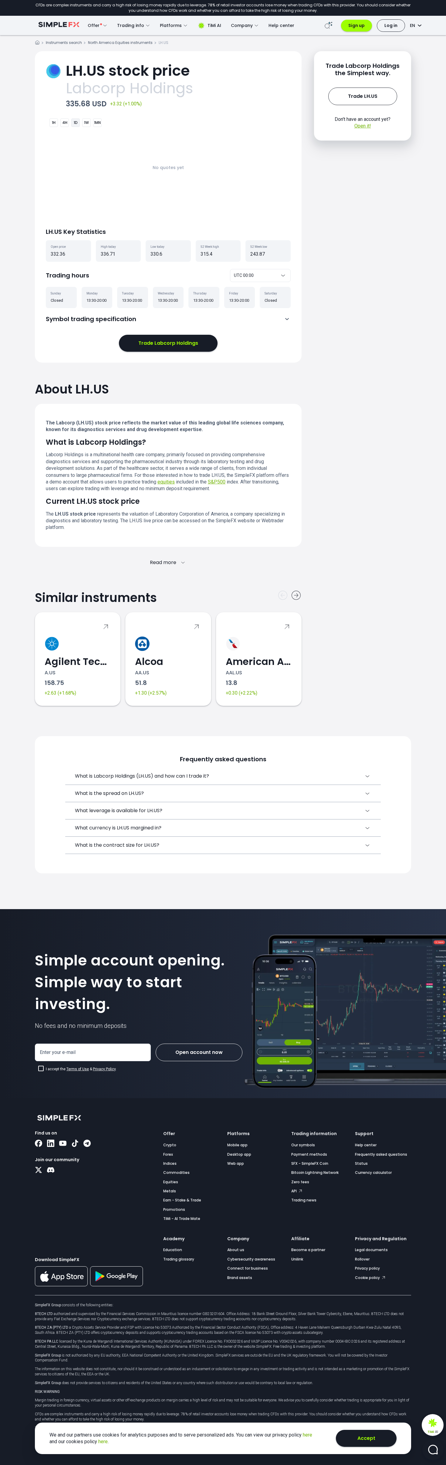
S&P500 (216, 482)
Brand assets (239, 1277)
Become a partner (308, 1249)
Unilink (297, 1259)
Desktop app (239, 1154)
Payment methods (309, 1154)
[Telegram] (87, 1144)
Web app (235, 1163)
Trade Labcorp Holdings (168, 343)
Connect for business (247, 1268)
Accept (366, 1438)
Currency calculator (373, 1172)
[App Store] (61, 1285)
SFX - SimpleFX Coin (309, 1163)
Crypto (169, 1145)
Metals (169, 1191)
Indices (170, 1163)
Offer (169, 1134)
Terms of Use (77, 1069)
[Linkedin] (50, 1144)
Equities (170, 1181)
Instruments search (64, 42)
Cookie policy (368, 1277)
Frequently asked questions (381, 1154)
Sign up (356, 25)
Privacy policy (367, 1268)
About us (235, 1249)
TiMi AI (214, 25)
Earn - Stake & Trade (182, 1200)
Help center (281, 25)
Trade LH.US (362, 96)
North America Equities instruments (120, 42)
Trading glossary (178, 1259)
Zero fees (300, 1181)
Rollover (362, 1259)
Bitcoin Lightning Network (315, 1172)
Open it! (362, 126)
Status (361, 1163)
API (294, 1191)
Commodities (176, 1172)
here (307, 1435)
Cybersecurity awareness (251, 1259)
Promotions (174, 1209)
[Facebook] (38, 1144)
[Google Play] (116, 1284)
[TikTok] (75, 1144)
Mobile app (237, 1145)
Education (172, 1249)
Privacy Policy (104, 1069)
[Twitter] (38, 1170)
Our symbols (303, 1145)
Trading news (303, 1200)
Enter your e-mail (58, 1052)
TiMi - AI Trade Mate (181, 1218)
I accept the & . (81, 1069)
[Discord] (50, 1170)
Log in (390, 25)
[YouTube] (62, 1144)
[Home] (37, 43)
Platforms (238, 1134)
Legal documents (371, 1249)
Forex (168, 1154)
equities (166, 482)
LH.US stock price (128, 71)
